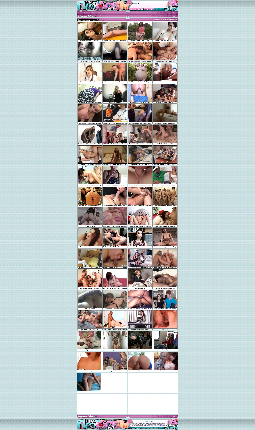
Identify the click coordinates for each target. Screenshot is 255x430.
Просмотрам (165, 19)
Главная (140, 9)
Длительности (173, 19)
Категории (133, 9)
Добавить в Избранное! (87, 16)
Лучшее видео (149, 9)
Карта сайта (149, 421)
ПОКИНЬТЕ (160, 425)
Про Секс (134, 3)
